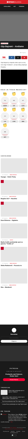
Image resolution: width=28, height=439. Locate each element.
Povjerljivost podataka (18, 428)
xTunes (23, 431)
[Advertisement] (14, 307)
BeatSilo (13, 431)
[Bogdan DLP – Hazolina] (14, 187)
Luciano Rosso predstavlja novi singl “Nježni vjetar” (14, 404)
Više (12, 422)
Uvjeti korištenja (8, 428)
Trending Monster (14, 432)
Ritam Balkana (13, 427)
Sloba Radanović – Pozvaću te (11, 265)
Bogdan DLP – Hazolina (9, 198)
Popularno (7, 6)
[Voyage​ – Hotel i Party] (14, 165)
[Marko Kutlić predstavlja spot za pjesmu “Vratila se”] (14, 230)
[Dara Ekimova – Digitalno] (14, 209)
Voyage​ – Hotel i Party (8, 177)
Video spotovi (13, 174)
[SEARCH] (23, 9)
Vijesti (11, 240)
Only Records (6, 431)
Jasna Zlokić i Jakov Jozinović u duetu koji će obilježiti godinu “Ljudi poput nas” (13, 397)
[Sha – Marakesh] (14, 276)
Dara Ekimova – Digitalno (9, 220)
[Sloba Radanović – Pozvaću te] (14, 254)
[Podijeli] (12, 57)
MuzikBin (18, 431)
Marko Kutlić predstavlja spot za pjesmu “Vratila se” (16, 391)
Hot (15, 6)
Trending (21, 6)
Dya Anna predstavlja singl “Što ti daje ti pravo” (13, 401)
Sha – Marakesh (6, 287)
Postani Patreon (14, 379)
